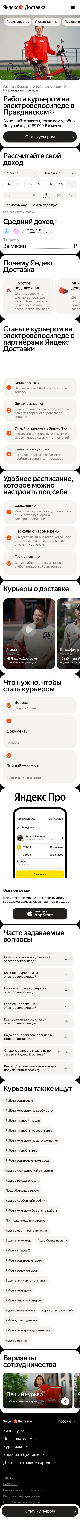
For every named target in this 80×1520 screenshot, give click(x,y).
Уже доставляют (47, 22)
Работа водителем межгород (27, 1160)
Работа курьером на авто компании (32, 1140)
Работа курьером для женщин (28, 1330)
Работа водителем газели (25, 1260)
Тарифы (8, 1477)
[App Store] (40, 914)
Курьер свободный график (25, 1200)
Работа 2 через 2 (18, 1250)
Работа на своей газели (23, 1120)
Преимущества (17, 22)
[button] (36, 959)
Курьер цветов (17, 1340)
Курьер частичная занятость (27, 1230)
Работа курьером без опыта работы (32, 1210)
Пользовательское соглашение (24, 1490)
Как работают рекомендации (22, 1502)
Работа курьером (49, 86)
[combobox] (19, 173)
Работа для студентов (22, 1320)
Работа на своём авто (21, 1150)
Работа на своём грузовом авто (29, 1130)
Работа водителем (19, 1100)
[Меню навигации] (73, 7)
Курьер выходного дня (22, 1180)
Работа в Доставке (17, 86)
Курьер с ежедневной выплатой (29, 1170)
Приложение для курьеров (26, 1220)
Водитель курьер (18, 1240)
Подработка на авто (52, 1240)
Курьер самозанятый (57, 1310)
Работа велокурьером (22, 1270)
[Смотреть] (29, 633)
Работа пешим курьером (24, 1300)
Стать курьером (40, 136)
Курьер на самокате (20, 1310)
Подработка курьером (22, 1190)
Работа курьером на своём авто (29, 1110)
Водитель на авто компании (26, 1280)
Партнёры (10, 1484)
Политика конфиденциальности (24, 1496)
